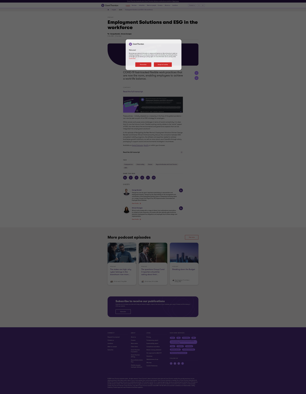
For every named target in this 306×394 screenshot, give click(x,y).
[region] (153, 54)
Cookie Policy (132, 58)
